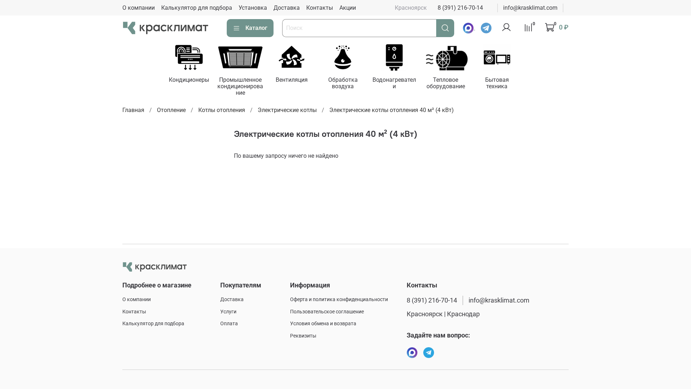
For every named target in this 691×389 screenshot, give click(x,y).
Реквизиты (303, 336)
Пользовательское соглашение (327, 312)
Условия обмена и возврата (323, 324)
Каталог (256, 27)
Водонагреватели (394, 83)
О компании (138, 7)
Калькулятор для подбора (196, 7)
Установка (253, 7)
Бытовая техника (497, 83)
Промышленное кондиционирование (240, 86)
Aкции (347, 7)
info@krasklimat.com (530, 7)
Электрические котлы (287, 110)
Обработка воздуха (343, 83)
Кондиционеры (188, 79)
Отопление (171, 110)
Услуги (228, 312)
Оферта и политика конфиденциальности (339, 299)
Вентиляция (291, 79)
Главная (133, 110)
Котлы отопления (221, 110)
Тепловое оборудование (445, 83)
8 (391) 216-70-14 (460, 7)
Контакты (319, 7)
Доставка (287, 7)
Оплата (229, 324)
